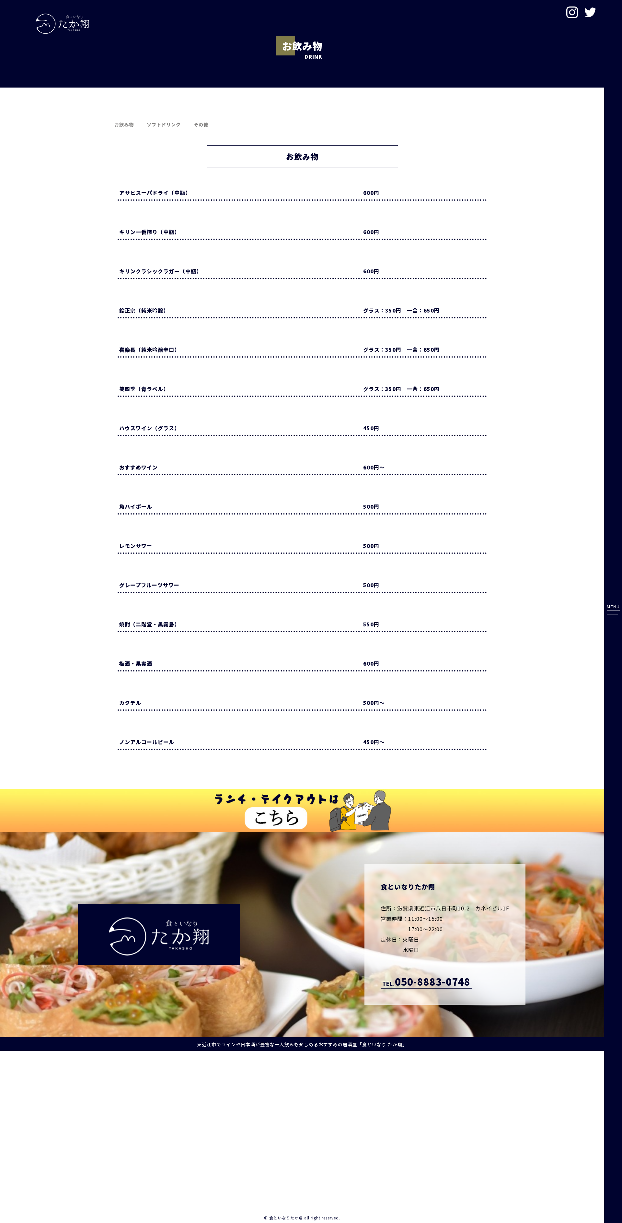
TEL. (426, 982)
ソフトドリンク (164, 124)
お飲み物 (124, 124)
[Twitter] (590, 13)
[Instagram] (572, 13)
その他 (201, 124)
